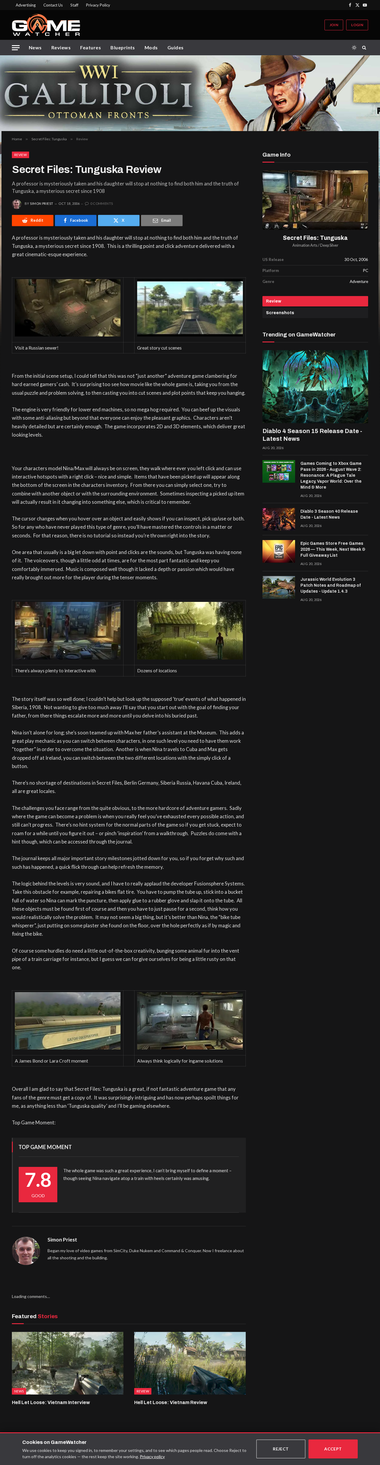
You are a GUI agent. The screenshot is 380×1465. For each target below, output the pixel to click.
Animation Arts (304, 245)
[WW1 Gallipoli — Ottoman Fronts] (190, 93)
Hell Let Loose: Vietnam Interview (51, 1402)
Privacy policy (152, 1456)
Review (20, 155)
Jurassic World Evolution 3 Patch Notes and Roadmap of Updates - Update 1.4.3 (330, 585)
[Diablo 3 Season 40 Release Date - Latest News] (278, 519)
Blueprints (122, 47)
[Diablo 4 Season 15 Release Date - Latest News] (315, 386)
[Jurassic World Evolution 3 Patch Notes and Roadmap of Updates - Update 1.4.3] (278, 587)
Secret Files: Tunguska (315, 238)
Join (334, 25)
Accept (333, 1448)
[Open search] (365, 47)
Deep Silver (329, 245)
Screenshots (280, 313)
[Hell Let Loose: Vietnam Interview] (68, 1363)
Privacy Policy (98, 5)
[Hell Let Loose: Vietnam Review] (190, 1363)
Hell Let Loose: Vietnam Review (170, 1402)
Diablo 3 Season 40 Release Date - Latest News (329, 514)
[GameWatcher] (46, 25)
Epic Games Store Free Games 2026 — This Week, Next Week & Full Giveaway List (332, 549)
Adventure (359, 281)
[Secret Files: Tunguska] (315, 200)
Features (90, 47)
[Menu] (16, 47)
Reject (281, 1448)
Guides (175, 47)
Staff (74, 5)
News (35, 47)
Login (357, 25)
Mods (151, 47)
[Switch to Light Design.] (354, 47)
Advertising (26, 5)
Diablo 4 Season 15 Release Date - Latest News (312, 435)
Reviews (61, 47)
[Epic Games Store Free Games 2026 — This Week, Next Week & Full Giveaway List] (278, 551)
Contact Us (53, 5)
